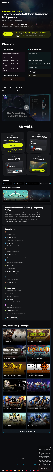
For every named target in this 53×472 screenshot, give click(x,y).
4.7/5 (5, 24)
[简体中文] (7, 470)
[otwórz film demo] (26, 107)
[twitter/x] (23, 464)
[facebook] (29, 464)
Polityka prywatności (26, 458)
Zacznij (7, 34)
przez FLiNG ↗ (36, 26)
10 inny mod (21, 35)
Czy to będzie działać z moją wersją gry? (16, 221)
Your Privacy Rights (45, 468)
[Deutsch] (11, 470)
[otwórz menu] (50, 2)
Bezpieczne (22, 24)
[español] (19, 470)
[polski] (26, 470)
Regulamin (16, 458)
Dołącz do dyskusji (11, 317)
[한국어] (15, 470)
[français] (22, 470)
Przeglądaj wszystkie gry (26, 431)
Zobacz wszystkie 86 (45, 183)
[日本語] (34, 470)
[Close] (50, 447)
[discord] (17, 464)
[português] (30, 470)
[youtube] (35, 464)
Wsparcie (37, 458)
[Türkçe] (38, 470)
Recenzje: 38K (5, 26)
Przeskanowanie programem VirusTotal (23, 26)
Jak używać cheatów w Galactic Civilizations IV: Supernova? (21, 219)
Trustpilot (38, 216)
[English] (3, 470)
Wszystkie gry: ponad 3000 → (12, 11)
